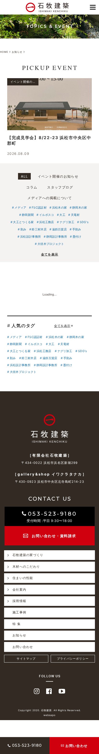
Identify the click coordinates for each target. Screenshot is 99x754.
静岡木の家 (79, 207)
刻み (23, 229)
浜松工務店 (46, 222)
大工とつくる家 (23, 222)
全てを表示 (49, 254)
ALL (24, 176)
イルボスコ (46, 215)
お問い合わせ (22, 647)
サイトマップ (26, 658)
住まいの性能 (22, 578)
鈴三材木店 (39, 229)
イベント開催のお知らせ (58, 176)
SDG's (84, 222)
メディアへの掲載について (49, 198)
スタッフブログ (60, 187)
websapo (49, 715)
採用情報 (19, 601)
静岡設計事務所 (56, 236)
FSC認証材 (39, 207)
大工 (62, 215)
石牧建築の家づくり (27, 555)
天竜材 (75, 215)
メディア (20, 207)
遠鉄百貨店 (59, 229)
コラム (31, 187)
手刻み (76, 229)
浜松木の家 (59, 207)
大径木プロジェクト (50, 244)
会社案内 (19, 589)
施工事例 (19, 612)
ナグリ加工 (67, 222)
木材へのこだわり (26, 566)
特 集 (16, 624)
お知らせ (19, 635)
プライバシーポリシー (73, 658)
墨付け (77, 236)
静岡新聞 (28, 215)
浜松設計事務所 (30, 236)
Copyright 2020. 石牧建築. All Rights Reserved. (49, 710)
